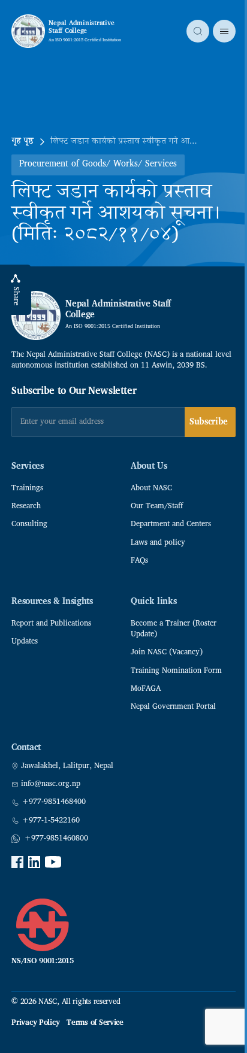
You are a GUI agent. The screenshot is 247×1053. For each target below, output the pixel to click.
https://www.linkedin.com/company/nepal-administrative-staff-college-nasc (34, 862)
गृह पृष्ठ (22, 141)
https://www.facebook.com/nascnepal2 (17, 862)
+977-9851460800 (56, 838)
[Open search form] (197, 31)
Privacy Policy (35, 1023)
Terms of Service (95, 1023)
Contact (26, 748)
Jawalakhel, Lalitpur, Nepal (67, 766)
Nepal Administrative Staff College (81, 27)
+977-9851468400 (54, 802)
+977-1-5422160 (51, 820)
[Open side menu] (224, 31)
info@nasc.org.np (50, 784)
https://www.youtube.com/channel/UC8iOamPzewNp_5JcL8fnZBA (53, 862)
